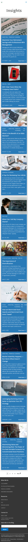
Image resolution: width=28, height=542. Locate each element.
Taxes (9, 84)
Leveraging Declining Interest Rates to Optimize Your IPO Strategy (13, 401)
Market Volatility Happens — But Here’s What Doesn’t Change (12, 359)
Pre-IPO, (4, 84)
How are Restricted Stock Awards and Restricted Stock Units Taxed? (12, 312)
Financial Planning (14, 37)
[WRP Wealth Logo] (5, 2)
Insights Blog (4, 499)
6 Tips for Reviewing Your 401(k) (13, 175)
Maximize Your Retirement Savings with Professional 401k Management (13, 42)
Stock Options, (6, 258)
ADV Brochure (20, 539)
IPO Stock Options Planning (7, 486)
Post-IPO (4, 216)
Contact (3, 507)
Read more (22, 61)
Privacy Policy (13, 539)
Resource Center (5, 505)
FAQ (2, 502)
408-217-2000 (4, 515)
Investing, (5, 37)
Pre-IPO (20, 258)
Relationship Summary (6, 540)
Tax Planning (4, 483)
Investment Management (7, 491)
